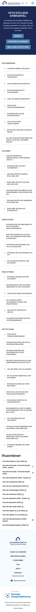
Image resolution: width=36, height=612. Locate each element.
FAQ (18, 564)
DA (23, 3)
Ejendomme (18, 560)
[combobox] (23, 3)
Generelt (18, 36)
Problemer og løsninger (18, 41)
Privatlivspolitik (18, 576)
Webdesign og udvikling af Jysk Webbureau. (18, 605)
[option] (26, 3)
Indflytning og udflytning (18, 47)
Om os (18, 568)
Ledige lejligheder (18, 552)
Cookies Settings (18, 608)
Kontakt (18, 573)
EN (26, 3)
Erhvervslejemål (18, 556)
